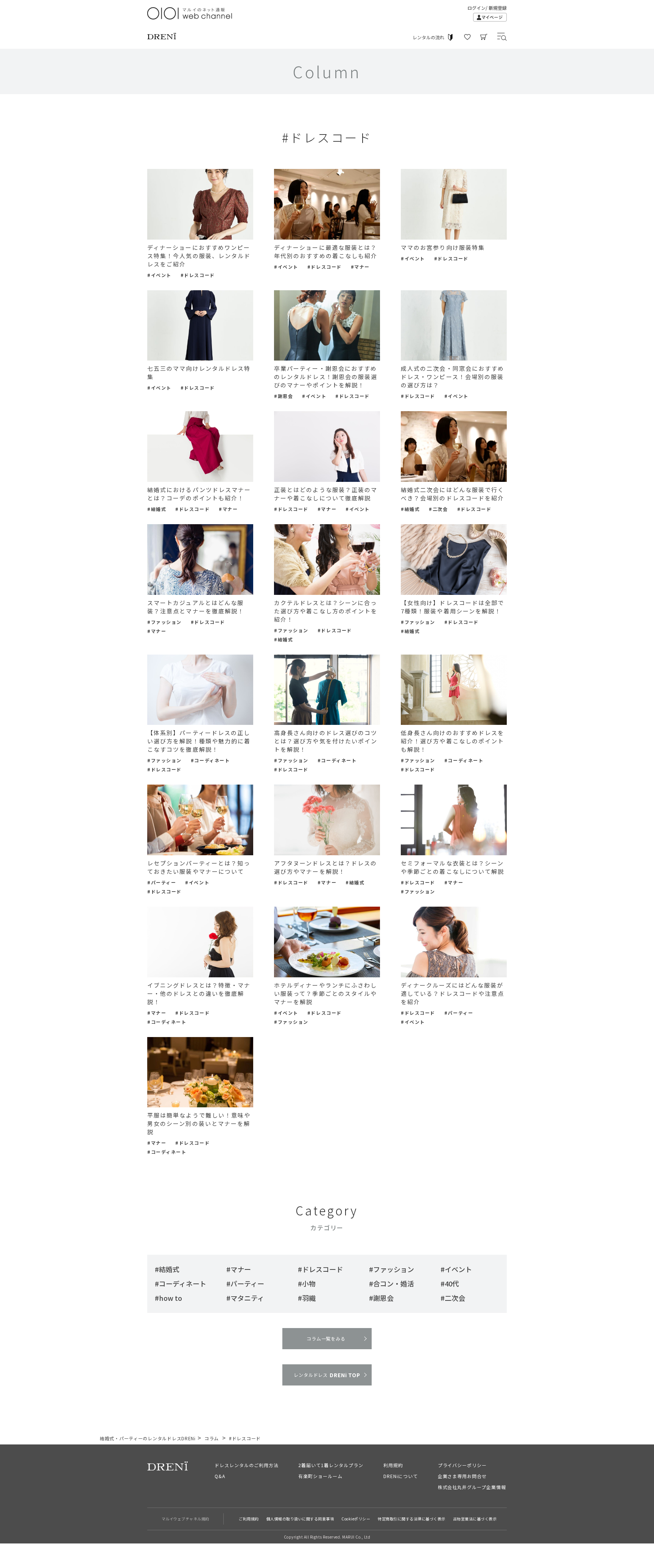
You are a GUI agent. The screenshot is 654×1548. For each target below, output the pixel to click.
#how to (168, 1298)
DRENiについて (400, 1476)
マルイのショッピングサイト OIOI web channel (190, 13)
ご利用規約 (249, 1519)
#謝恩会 (283, 396)
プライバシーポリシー (462, 1465)
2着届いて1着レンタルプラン (330, 1465)
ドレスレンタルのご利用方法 (246, 1465)
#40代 (450, 1283)
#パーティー (161, 882)
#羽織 (307, 1298)
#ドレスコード (198, 275)
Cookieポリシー (355, 1519)
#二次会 (438, 509)
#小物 (307, 1283)
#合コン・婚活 (391, 1283)
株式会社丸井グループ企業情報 (472, 1487)
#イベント (159, 275)
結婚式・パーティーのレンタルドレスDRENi (148, 1438)
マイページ (490, 17)
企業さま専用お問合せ (462, 1476)
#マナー (360, 266)
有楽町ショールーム (320, 1476)
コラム (211, 1438)
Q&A (220, 1476)
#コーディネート (210, 760)
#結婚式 (156, 509)
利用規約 (393, 1465)
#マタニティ (245, 1298)
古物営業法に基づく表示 (475, 1519)
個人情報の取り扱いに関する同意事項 (300, 1519)
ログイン (476, 8)
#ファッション (164, 622)
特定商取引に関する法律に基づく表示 (411, 1519)
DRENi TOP (327, 1375)
